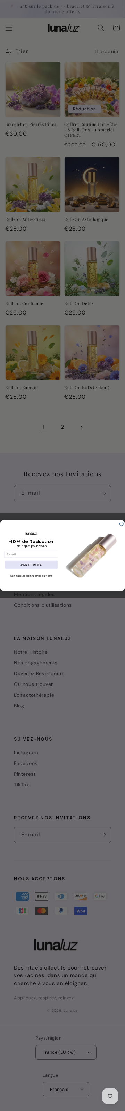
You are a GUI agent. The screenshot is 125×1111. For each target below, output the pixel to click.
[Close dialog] (121, 524)
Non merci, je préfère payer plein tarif (31, 576)
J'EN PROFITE (31, 564)
